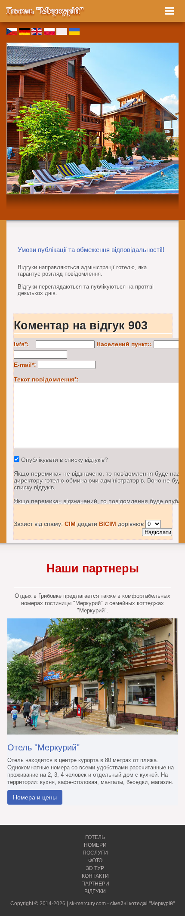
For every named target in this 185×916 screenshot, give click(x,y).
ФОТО (95, 861)
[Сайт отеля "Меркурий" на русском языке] (61, 33)
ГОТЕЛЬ (95, 837)
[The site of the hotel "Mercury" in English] (36, 33)
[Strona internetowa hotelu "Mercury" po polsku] (49, 33)
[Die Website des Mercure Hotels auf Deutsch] (24, 33)
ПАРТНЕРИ (95, 884)
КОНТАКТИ (95, 876)
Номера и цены (35, 797)
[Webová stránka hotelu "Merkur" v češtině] (11, 33)
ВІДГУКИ (95, 891)
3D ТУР (95, 868)
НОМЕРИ (95, 845)
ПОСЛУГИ (95, 853)
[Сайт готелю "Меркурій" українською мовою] (74, 33)
